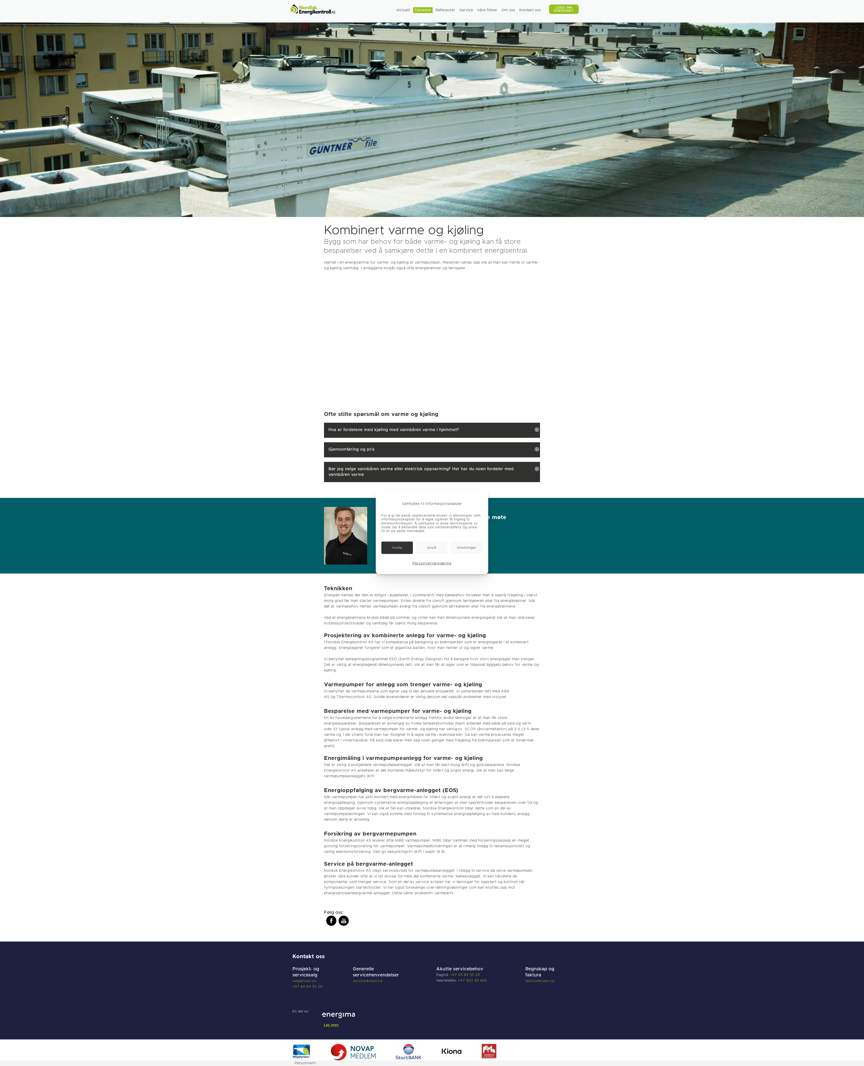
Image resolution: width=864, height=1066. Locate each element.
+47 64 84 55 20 (307, 986)
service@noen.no (368, 981)
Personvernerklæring (432, 563)
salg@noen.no (304, 981)
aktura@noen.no (540, 981)
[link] (397, 548)
